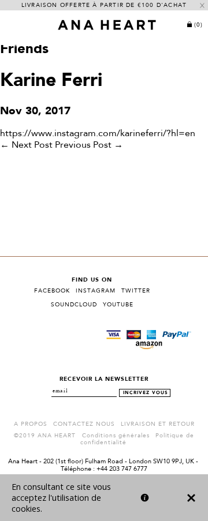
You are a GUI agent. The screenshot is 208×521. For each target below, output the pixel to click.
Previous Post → (89, 145)
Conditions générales (116, 435)
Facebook (52, 291)
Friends (24, 50)
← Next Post (26, 145)
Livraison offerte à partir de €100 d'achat (104, 5)
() (198, 25)
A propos (30, 424)
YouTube (118, 305)
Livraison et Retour (158, 424)
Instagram (96, 291)
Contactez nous (84, 424)
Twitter (135, 291)
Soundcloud (74, 305)
